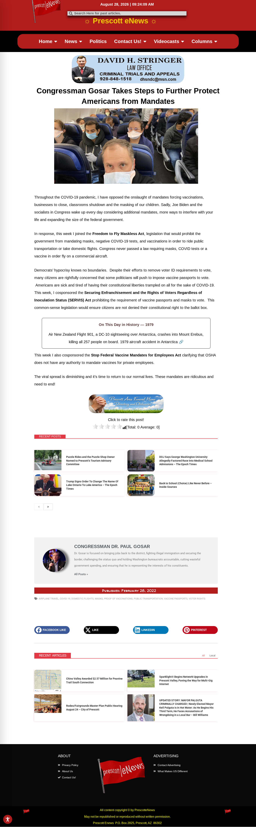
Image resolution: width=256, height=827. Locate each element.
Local (212, 655)
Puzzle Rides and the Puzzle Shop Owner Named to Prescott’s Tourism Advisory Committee (90, 460)
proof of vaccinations (118, 598)
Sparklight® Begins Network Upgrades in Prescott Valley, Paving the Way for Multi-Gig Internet (186, 680)
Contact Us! (127, 41)
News (71, 41)
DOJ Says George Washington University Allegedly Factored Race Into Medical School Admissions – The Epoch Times (186, 460)
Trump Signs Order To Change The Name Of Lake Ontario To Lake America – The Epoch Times (92, 485)
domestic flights (82, 598)
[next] (48, 506)
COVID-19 (65, 598)
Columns (202, 41)
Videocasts (166, 41)
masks (99, 598)
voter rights (197, 598)
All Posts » (81, 574)
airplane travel (49, 598)
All (203, 655)
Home (45, 41)
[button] (52, 630)
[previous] (38, 506)
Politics (98, 41)
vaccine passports (176, 598)
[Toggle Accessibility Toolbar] (8, 819)
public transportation (148, 598)
